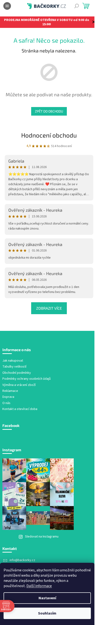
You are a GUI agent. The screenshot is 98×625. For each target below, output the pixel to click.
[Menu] (7, 6)
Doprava (8, 397)
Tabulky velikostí (14, 366)
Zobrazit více (49, 308)
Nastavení (47, 598)
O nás (6, 403)
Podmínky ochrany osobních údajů (26, 379)
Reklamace (10, 391)
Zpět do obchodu (49, 111)
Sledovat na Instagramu (42, 536)
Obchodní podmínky (16, 373)
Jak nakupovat (12, 361)
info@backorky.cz (22, 560)
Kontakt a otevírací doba (19, 409)
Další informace (39, 586)
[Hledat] (76, 6)
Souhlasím (47, 613)
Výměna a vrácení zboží (19, 385)
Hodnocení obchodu (49, 135)
